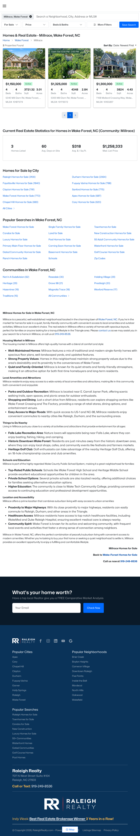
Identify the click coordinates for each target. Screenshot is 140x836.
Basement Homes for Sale (63, 252)
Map (71, 829)
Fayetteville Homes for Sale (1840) (21, 183)
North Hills (77, 690)
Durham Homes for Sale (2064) (89, 176)
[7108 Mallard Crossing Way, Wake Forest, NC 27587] (115, 63)
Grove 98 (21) (55, 283)
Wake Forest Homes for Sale (18, 226)
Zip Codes (99, 258)
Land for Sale (55, 233)
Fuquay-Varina (20, 680)
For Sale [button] (9, 24)
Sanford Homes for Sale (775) (88, 189)
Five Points (77, 676)
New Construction (22, 728)
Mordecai (77, 685)
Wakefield (77, 699)
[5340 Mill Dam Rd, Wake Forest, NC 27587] (24, 63)
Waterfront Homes (22, 743)
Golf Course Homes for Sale (109, 252)
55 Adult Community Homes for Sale (114, 239)
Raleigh (16, 695)
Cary (14, 661)
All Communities (57, 295)
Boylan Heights (80, 661)
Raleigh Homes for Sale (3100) (19, 176)
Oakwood (77, 695)
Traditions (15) (10, 295)
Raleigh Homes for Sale (24, 714)
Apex (15, 657)
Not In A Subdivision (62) (16, 276)
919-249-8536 (62, 334)
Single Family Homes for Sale (64, 226)
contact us (105, 330)
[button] (4, 6)
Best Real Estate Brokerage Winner (57, 819)
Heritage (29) (10, 283)
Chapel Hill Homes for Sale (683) (20, 202)
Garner (16, 685)
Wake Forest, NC (107, 319)
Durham (16, 676)
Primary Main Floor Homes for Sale (22, 245)
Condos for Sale (11, 233)
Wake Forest (19, 699)
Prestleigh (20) (102, 283)
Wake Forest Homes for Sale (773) (21, 195)
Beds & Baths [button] (60, 24)
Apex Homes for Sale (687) (86, 195)
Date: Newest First (123, 45)
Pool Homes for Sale (59, 239)
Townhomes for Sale (105, 226)
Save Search (129, 24)
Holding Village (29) (104, 276)
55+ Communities (21, 738)
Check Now (93, 607)
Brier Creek (78, 657)
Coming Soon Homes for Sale (64, 245)
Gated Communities (23, 748)
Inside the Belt (79, 680)
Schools (52, 258)
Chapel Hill (18, 666)
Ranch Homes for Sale (15, 258)
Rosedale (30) (56, 276)
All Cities (7, 208)
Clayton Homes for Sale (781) (18, 189)
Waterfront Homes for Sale (108, 245)
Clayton (16, 671)
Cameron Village (81, 666)
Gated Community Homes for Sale (22, 252)
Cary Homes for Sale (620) (86, 202)
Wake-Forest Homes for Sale (120, 554)
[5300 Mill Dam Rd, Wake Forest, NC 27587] (69, 63)
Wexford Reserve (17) (105, 289)
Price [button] (28, 24)
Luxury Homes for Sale (15, 239)
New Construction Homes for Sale (112, 233)
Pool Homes (18, 757)
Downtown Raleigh (82, 671)
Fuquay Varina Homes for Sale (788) (91, 183)
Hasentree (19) (11, 289)
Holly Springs (19, 690)
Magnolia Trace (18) (59, 289)
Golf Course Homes (22, 752)
